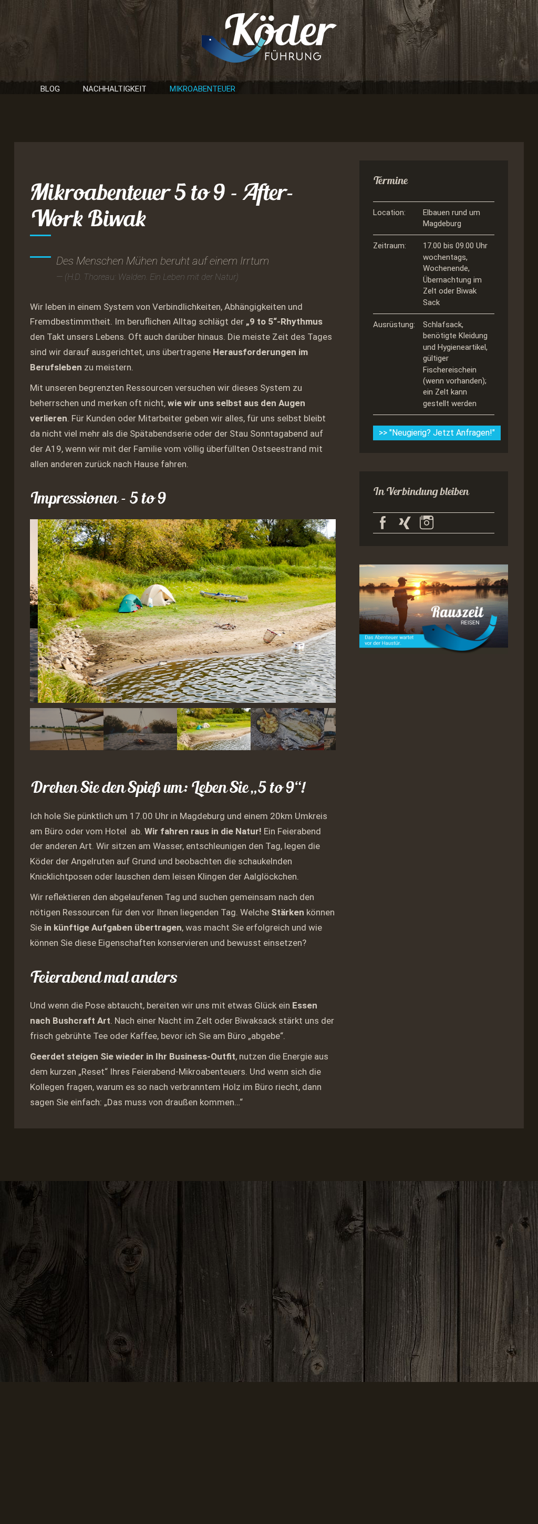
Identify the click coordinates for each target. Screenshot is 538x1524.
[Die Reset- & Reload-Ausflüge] (433, 608)
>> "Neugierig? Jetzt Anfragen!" (437, 433)
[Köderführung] (269, 37)
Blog (50, 89)
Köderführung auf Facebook (383, 523)
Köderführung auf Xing (405, 523)
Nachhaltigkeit (115, 89)
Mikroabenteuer (202, 89)
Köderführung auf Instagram (427, 523)
